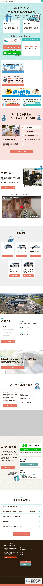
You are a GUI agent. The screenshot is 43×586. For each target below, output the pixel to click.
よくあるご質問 (32, 554)
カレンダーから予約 (13, 47)
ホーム (21, 547)
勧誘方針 (20, 581)
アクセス (31, 552)
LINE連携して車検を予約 (13, 53)
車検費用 (21, 552)
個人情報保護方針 (14, 581)
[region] (8, 333)
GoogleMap (35, 396)
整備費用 (21, 554)
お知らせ (21, 556)
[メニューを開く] (42, 1)
